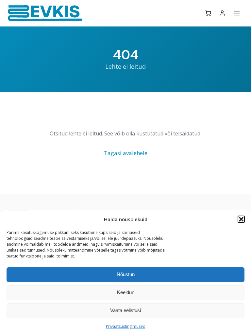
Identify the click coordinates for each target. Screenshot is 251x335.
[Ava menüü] (236, 13)
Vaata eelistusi (125, 310)
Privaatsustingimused (125, 326)
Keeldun (125, 292)
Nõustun (126, 274)
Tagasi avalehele (125, 153)
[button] (241, 219)
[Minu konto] (222, 13)
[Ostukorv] (207, 13)
